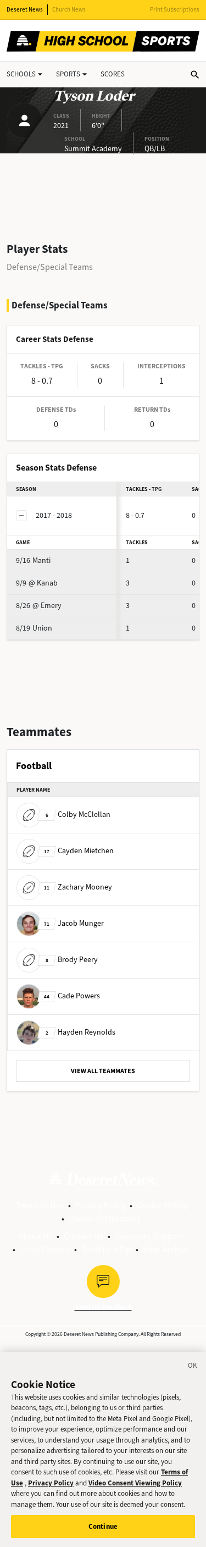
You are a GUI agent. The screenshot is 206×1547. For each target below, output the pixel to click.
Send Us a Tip (106, 1249)
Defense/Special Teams (50, 267)
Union (34, 628)
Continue (103, 1526)
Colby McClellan (78, 814)
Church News (69, 9)
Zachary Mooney (78, 887)
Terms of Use (40, 1205)
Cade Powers (72, 996)
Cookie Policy (161, 1205)
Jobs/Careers (45, 1249)
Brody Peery (72, 959)
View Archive (166, 1249)
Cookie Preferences (105, 1218)
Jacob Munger (74, 923)
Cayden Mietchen (79, 851)
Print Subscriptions (174, 9)
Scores (113, 74)
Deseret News (25, 9)
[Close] (193, 1367)
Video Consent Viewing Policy (135, 1483)
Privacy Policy (100, 1205)
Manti (33, 560)
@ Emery (39, 605)
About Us (35, 1236)
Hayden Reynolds (80, 1032)
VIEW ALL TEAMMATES (103, 1071)
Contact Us (83, 1236)
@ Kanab (37, 583)
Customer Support (149, 1236)
